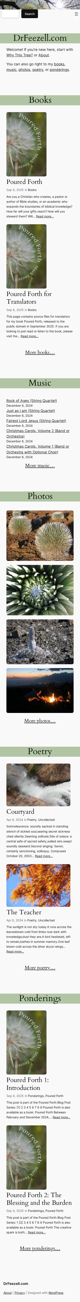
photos (24, 69)
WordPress (55, 1293)
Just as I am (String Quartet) (30, 411)
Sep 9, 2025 (15, 1096)
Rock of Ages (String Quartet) (31, 401)
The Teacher (23, 912)
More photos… (40, 721)
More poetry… (40, 968)
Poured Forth (24, 182)
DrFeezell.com (15, 1283)
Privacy (20, 1293)
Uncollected (46, 819)
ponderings (59, 69)
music (11, 69)
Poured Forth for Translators (29, 298)
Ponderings (36, 1096)
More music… (40, 465)
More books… (40, 352)
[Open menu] (76, 13)
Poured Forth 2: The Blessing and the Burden (39, 1199)
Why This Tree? (19, 55)
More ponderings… (40, 1248)
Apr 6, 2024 (14, 819)
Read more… (45, 216)
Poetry (31, 819)
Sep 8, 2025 (15, 190)
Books (32, 190)
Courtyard (20, 812)
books (59, 64)
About (43, 55)
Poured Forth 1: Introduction (27, 1084)
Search (30, 14)
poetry (37, 69)
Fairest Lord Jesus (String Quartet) (36, 421)
